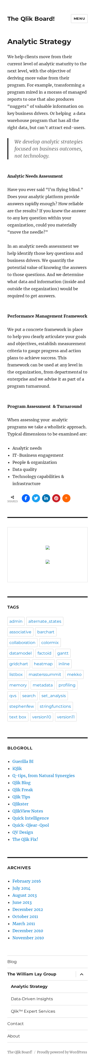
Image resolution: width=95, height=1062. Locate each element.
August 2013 (24, 895)
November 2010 (28, 937)
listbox (16, 674)
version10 (41, 717)
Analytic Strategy (29, 986)
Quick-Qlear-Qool (30, 825)
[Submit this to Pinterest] (56, 498)
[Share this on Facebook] (26, 498)
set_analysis (54, 695)
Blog (12, 961)
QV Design (22, 832)
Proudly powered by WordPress (62, 1052)
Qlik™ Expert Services (33, 1011)
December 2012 (27, 909)
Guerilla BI (22, 761)
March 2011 (23, 923)
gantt (63, 653)
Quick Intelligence (30, 818)
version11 (66, 717)
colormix (50, 642)
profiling (67, 685)
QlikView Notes (27, 811)
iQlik (17, 768)
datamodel (20, 653)
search (29, 695)
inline (64, 663)
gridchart (18, 663)
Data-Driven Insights (32, 998)
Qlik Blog (21, 782)
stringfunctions (55, 706)
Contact (15, 1023)
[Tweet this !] (36, 498)
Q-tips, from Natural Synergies (43, 775)
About (13, 1036)
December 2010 (27, 930)
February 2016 (26, 881)
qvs (12, 695)
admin (16, 621)
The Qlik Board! (31, 18)
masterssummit (45, 674)
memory (18, 685)
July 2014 (21, 888)
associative (20, 632)
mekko (74, 674)
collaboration (22, 642)
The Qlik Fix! (25, 839)
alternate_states (44, 621)
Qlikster (20, 803)
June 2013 (22, 902)
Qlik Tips (21, 796)
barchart (45, 632)
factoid (44, 653)
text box (17, 717)
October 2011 (25, 916)
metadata (43, 685)
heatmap (43, 663)
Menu (79, 18)
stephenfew (21, 706)
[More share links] (66, 498)
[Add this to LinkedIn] (46, 498)
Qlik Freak (22, 789)
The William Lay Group (31, 974)
